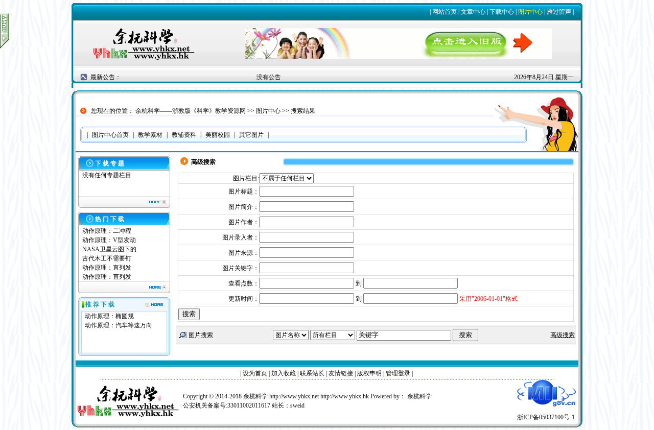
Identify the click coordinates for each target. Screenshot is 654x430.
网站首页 (444, 11)
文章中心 (473, 11)
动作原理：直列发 (106, 267)
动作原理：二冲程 (106, 230)
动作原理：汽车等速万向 (118, 325)
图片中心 (530, 11)
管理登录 (398, 373)
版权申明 (369, 373)
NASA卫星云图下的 (109, 249)
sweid (297, 405)
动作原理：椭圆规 (109, 316)
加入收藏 (283, 373)
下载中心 (501, 11)
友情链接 (341, 373)
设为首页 (255, 373)
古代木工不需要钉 (106, 258)
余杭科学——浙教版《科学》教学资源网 (190, 110)
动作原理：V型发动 (109, 240)
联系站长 (312, 373)
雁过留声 (559, 11)
